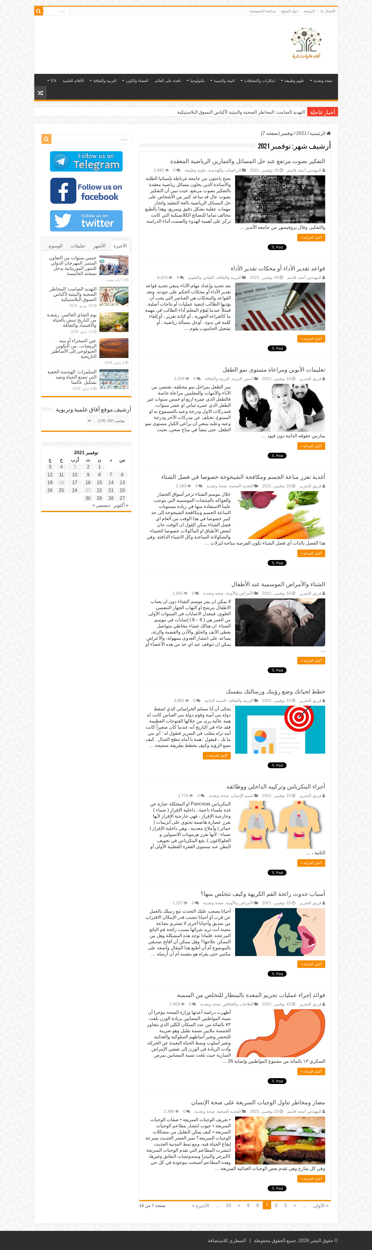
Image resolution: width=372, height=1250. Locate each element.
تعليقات (78, 245)
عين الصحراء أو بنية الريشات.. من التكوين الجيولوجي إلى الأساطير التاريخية (73, 348)
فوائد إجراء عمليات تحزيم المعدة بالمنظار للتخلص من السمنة (251, 995)
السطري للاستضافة (227, 1240)
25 (61, 490)
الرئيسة (309, 11)
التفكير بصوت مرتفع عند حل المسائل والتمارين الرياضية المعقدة (247, 161)
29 (99, 498)
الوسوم (55, 245)
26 (50, 490)
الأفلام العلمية (73, 81)
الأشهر (99, 245)
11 (61, 474)
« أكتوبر (121, 505)
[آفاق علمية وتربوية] (307, 44)
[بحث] (38, 11)
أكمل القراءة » (311, 238)
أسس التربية (242, 379)
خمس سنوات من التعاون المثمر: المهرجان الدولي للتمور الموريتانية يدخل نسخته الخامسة (72, 265)
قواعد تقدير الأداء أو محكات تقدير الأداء (278, 268)
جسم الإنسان (242, 795)
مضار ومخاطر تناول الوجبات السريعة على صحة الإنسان (258, 1102)
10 (228, 1205)
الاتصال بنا (328, 11)
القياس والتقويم (201, 277)
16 (88, 482)
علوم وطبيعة (294, 81)
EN (53, 81)
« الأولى (320, 1205)
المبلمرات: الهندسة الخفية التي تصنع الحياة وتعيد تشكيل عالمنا (71, 377)
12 (50, 474)
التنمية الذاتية (215, 700)
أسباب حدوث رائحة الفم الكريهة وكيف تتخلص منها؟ (263, 894)
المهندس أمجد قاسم (304, 170)
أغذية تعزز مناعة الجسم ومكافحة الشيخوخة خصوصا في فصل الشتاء (243, 477)
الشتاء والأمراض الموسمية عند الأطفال (278, 584)
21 (111, 490)
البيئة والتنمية (224, 81)
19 (50, 482)
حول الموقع (289, 11)
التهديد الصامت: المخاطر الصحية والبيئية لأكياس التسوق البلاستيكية (241, 112)
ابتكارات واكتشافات (259, 81)
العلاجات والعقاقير (238, 1004)
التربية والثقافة (105, 81)
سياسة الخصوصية (263, 11)
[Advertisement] (144, 35)
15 (99, 482)
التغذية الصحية (241, 486)
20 (122, 490)
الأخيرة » (200, 1205)
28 (111, 498)
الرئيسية (318, 133)
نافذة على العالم (168, 81)
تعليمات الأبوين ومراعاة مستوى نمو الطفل (274, 369)
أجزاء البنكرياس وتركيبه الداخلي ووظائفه (275, 786)
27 (122, 498)
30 (88, 498)
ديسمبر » (101, 505)
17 (74, 482)
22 (99, 490)
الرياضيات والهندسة (224, 170)
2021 (301, 133)
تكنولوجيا (197, 81)
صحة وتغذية (323, 81)
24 (74, 490)
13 (122, 482)
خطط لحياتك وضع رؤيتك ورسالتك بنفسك (275, 691)
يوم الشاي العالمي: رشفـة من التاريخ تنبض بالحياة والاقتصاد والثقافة (71, 320)
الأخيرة (120, 245)
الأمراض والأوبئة (239, 593)
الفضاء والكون (137, 81)
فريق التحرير (310, 379)
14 (111, 482)
